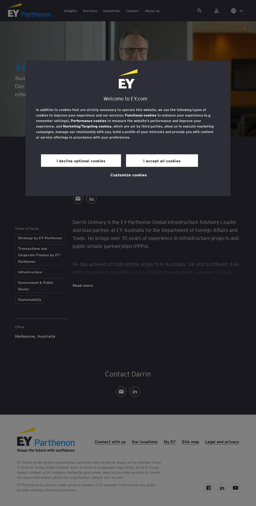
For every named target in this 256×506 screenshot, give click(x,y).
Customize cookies (128, 174)
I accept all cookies (162, 160)
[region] (128, 128)
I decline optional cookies (81, 160)
